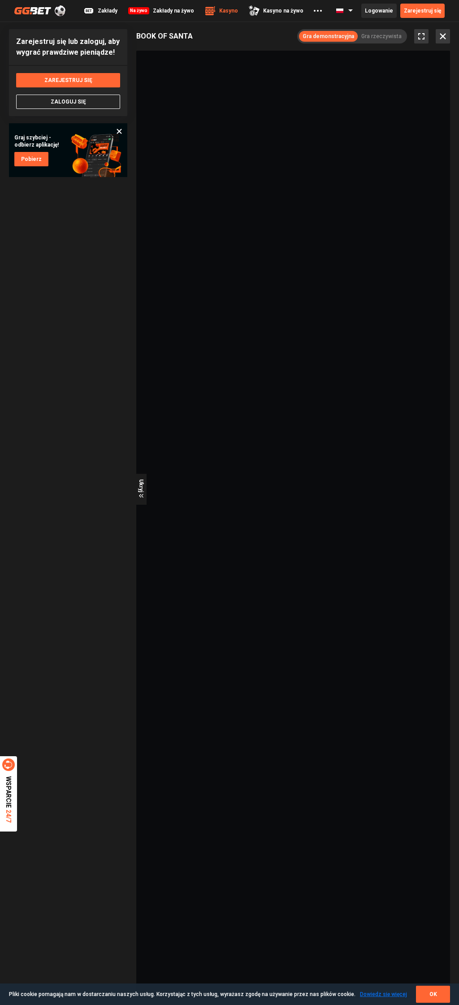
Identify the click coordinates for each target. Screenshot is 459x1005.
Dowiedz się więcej (383, 994)
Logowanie (379, 11)
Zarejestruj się (422, 11)
